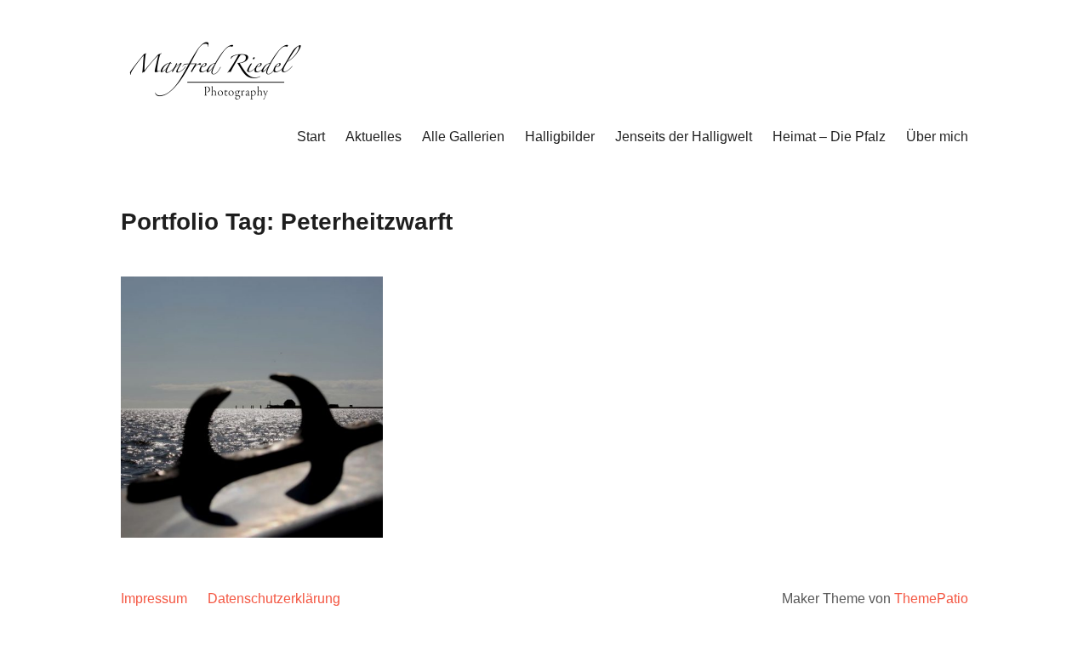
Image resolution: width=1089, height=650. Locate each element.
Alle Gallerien (463, 136)
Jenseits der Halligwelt (683, 136)
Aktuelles (373, 136)
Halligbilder (560, 136)
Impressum (154, 598)
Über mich (937, 136)
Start (311, 136)
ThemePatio (931, 598)
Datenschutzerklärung (274, 598)
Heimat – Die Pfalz (829, 136)
